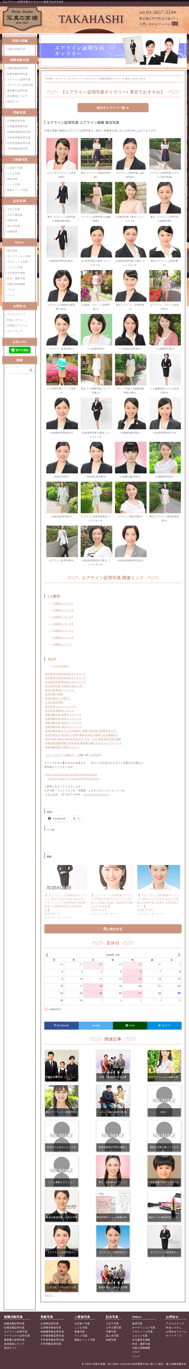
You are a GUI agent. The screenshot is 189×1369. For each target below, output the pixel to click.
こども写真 (13, 173)
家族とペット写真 (17, 190)
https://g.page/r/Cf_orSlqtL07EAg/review (74, 779)
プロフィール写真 (17, 262)
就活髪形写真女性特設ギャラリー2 (65, 678)
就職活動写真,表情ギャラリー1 (63, 715)
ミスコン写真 (15, 267)
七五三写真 (13, 209)
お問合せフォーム (17, 325)
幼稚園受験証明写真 (19, 132)
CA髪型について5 (62, 617)
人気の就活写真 (54, 702)
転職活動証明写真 (17, 74)
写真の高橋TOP (16, 49)
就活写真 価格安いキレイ (59, 711)
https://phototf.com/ (96, 795)
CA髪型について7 (62, 603)
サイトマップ (15, 331)
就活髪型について (17, 96)
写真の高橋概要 (16, 284)
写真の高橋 (51, 795)
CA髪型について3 (62, 631)
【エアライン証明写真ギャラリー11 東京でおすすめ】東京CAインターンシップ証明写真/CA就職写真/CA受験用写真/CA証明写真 (65, 902)
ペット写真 (13, 184)
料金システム (15, 320)
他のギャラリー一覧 (111, 107)
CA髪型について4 (62, 624)
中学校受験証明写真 (19, 143)
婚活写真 (12, 251)
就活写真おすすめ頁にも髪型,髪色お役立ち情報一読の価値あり (81, 735)
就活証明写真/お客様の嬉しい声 (64, 686)
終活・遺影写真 (16, 278)
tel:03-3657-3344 (157, 12)
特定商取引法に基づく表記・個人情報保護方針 (159, 1364)
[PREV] (47, 955)
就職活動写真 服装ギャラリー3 (63, 723)
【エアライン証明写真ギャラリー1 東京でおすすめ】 (33, 2)
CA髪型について (62, 644)
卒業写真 (12, 220)
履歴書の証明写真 (17, 91)
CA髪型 (54, 596)
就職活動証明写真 (17, 68)
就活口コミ (13, 102)
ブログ (11, 290)
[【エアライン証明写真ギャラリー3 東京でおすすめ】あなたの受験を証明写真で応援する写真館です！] (158, 877)
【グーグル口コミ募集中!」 (61, 755)
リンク (11, 295)
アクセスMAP (60, 666)
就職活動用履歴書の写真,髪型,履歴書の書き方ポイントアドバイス (83, 743)
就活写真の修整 (54, 694)
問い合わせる (113, 928)
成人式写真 (13, 226)
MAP (52, 659)
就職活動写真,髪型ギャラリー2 (63, 719)
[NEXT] (178, 955)
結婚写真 (12, 232)
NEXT (50, 1295)
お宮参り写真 (15, 168)
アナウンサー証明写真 (20, 85)
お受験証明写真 (16, 121)
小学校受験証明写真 (19, 138)
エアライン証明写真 (19, 79)
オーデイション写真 (19, 256)
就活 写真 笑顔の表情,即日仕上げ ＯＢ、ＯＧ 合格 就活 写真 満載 (83, 739)
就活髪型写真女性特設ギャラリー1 (65, 674)
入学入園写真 (15, 215)
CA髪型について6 (62, 610)
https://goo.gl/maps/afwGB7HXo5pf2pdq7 (71, 775)
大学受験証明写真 (17, 149)
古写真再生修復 (16, 273)
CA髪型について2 (62, 638)
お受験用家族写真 (17, 126)
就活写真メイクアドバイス (60, 707)
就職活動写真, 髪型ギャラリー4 (63, 727)
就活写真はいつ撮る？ (58, 698)
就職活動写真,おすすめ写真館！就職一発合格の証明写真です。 (81, 731)
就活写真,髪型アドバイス (59, 690)
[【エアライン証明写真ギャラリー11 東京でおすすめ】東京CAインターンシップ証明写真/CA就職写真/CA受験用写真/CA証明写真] (65, 877)
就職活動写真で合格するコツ (62, 747)
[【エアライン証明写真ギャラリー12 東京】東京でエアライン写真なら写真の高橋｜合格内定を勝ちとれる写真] (112, 877)
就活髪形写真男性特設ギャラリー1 (65, 682)
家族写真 (12, 179)
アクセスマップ (16, 314)
